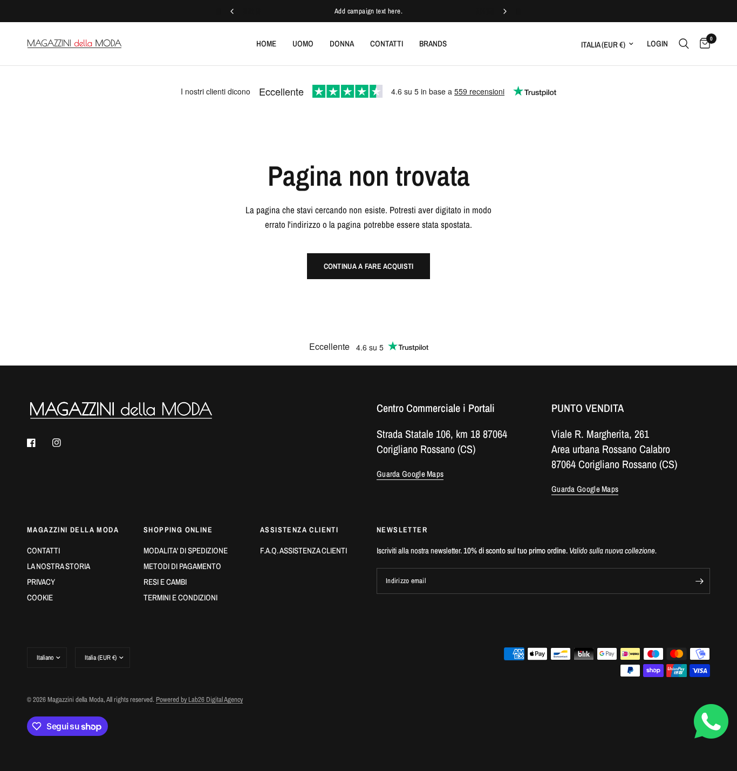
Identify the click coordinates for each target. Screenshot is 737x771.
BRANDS (433, 43)
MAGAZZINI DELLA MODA (73, 529)
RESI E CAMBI (165, 581)
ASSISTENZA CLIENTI (299, 529)
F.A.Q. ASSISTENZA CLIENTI (303, 550)
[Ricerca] (683, 43)
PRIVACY (41, 581)
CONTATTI (43, 550)
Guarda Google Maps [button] (410, 473)
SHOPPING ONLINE (178, 529)
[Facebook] (39, 443)
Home (266, 43)
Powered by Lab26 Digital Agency (199, 699)
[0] (702, 43)
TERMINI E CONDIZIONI (180, 597)
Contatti (386, 43)
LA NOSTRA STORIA (58, 566)
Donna (342, 43)
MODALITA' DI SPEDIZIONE (186, 550)
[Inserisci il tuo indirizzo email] (699, 581)
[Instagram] (64, 443)
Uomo (302, 43)
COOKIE (40, 597)
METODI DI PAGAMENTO (182, 566)
